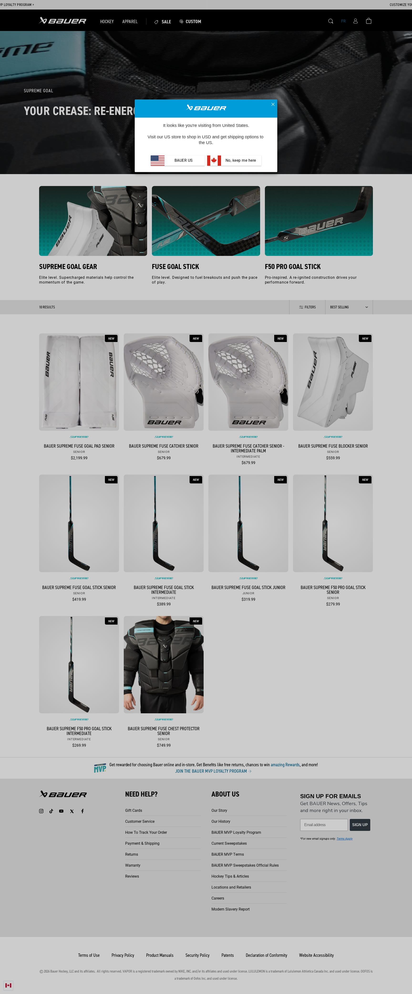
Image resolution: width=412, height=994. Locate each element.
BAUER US (184, 160)
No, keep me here (240, 160)
